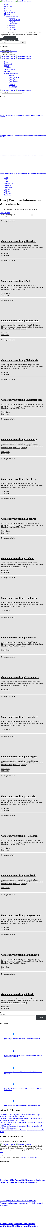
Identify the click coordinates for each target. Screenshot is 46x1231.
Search (23, 42)
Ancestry (12, 18)
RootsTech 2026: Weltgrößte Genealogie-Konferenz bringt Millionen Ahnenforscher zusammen (20, 1115)
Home (6, 4)
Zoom (6, 178)
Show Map (5, 255)
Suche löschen (5, 213)
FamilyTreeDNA (14, 20)
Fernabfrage (8, 6)
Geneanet (12, 25)
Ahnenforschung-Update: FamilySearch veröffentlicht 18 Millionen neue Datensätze (21, 155)
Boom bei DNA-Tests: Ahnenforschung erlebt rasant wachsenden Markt (22, 1105)
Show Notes (5, 253)
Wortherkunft (8, 183)
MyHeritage (13, 29)
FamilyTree (12, 22)
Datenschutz (33, 1157)
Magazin (7, 14)
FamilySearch (13, 23)
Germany (24, 249)
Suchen (2, 1014)
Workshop (7, 185)
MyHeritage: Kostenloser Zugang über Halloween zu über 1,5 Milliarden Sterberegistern (23, 173)
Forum (6, 8)
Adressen (7, 10)
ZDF (6, 180)
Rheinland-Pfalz (6, 249)
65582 (18, 249)
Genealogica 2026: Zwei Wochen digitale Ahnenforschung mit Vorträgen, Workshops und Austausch (21, 1119)
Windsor (7, 189)
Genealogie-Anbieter (11, 16)
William (7, 191)
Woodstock (8, 187)
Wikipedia (7, 193)
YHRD (6, 181)
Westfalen (7, 195)
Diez (14, 249)
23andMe (12, 27)
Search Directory (5, 215)
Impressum (24, 1157)
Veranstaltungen (9, 12)
